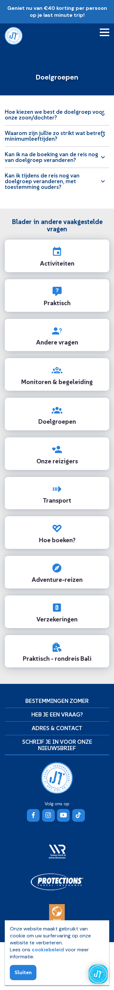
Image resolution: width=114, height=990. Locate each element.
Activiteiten (57, 263)
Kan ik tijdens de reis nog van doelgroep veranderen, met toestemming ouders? (42, 181)
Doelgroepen (57, 421)
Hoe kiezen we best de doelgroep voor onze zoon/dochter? (54, 114)
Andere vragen (57, 342)
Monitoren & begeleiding (57, 381)
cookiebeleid (48, 949)
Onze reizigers (57, 461)
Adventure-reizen (57, 579)
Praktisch (57, 302)
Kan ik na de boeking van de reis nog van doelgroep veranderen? (51, 157)
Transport (57, 500)
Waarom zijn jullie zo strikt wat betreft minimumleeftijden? (55, 135)
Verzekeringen (57, 619)
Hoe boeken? (57, 540)
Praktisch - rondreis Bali (57, 658)
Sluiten (23, 972)
